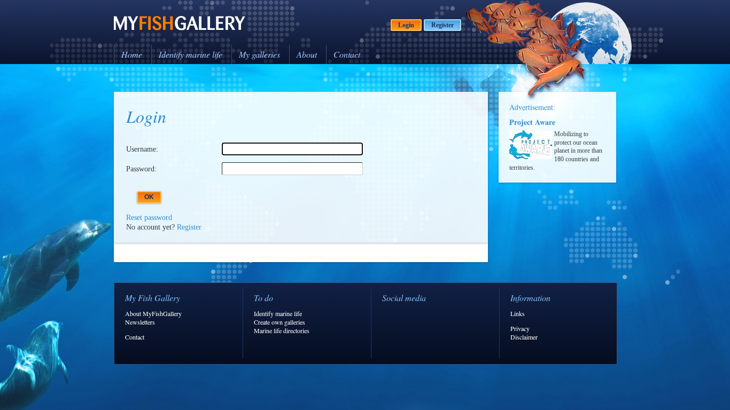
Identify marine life (190, 54)
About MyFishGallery (153, 313)
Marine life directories (281, 330)
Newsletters (140, 322)
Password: (141, 169)
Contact (346, 54)
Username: (142, 149)
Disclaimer (524, 337)
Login (406, 25)
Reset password (149, 218)
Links (517, 313)
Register (442, 25)
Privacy (520, 328)
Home (131, 54)
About (307, 54)
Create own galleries (279, 322)
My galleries (259, 54)
